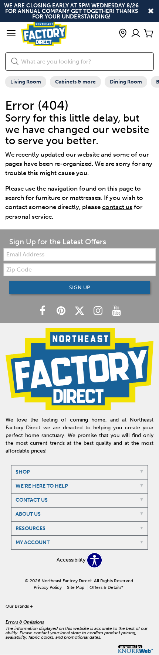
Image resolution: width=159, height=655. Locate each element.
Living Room (25, 82)
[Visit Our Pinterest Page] (61, 311)
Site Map (75, 587)
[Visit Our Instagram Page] (98, 311)
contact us (117, 207)
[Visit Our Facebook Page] (43, 311)
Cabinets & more (75, 82)
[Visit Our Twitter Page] (80, 311)
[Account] (136, 34)
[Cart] (148, 34)
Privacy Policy (48, 587)
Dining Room (126, 82)
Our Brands (19, 606)
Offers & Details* (106, 587)
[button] (11, 34)
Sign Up (79, 287)
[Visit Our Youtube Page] (116, 311)
